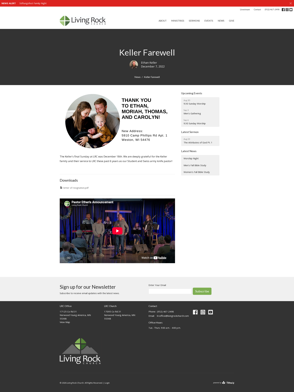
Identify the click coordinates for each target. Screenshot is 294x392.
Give (231, 20)
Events (208, 20)
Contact (257, 9)
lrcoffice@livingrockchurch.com (173, 315)
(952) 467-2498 (272, 9)
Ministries (177, 20)
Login (107, 382)
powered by (222, 385)
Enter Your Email (157, 285)
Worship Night (191, 158)
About (163, 20)
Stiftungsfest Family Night (33, 3)
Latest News (188, 151)
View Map (65, 322)
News (221, 20)
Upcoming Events (191, 93)
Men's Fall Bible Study (195, 165)
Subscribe (202, 291)
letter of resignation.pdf (76, 187)
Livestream (245, 9)
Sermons (194, 20)
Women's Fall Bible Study (197, 172)
